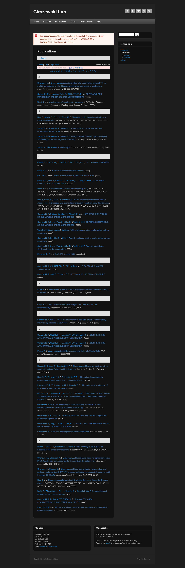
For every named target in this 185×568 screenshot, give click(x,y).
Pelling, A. (41, 350)
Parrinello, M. (55, 415)
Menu (99, 21)
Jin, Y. (55, 199)
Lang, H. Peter (85, 180)
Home (36, 21)
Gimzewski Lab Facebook (127, 11)
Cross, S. (48, 199)
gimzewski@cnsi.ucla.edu (48, 546)
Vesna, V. (41, 128)
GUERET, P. (55, 334)
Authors (126, 55)
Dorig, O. (41, 491)
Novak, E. (49, 117)
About (72, 21)
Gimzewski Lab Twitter (133, 11)
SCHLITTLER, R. (75, 94)
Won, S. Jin (42, 230)
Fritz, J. (51, 180)
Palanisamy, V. (43, 507)
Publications (60, 21)
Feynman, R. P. (43, 254)
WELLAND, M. (75, 213)
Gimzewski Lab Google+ (138, 11)
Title (46, 64)
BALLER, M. (42, 175)
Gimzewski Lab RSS (149, 11)
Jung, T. (53, 274)
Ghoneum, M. (43, 82)
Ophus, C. (51, 366)
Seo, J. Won (55, 222)
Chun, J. (40, 304)
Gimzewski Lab (52, 559)
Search (43, 57)
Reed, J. (40, 102)
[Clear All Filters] (76, 67)
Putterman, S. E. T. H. (71, 377)
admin (108, 543)
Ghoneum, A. (55, 393)
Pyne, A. (40, 289)
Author (40, 64)
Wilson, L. (41, 446)
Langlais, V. (66, 334)
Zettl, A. (67, 366)
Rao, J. (40, 199)
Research (47, 21)
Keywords (127, 57)
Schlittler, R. (63, 213)
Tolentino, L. (66, 393)
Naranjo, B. (42, 377)
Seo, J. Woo (55, 246)
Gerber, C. (41, 94)
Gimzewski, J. (57, 82)
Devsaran (147, 559)
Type (52, 64)
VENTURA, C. (65, 499)
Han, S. (40, 117)
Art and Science (86, 21)
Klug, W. (60, 366)
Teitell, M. (65, 117)
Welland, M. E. (79, 222)
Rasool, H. (41, 366)
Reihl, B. (63, 94)
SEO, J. (53, 213)
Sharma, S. (54, 468)
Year (57, 64)
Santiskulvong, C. (84, 491)
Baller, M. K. (42, 170)
